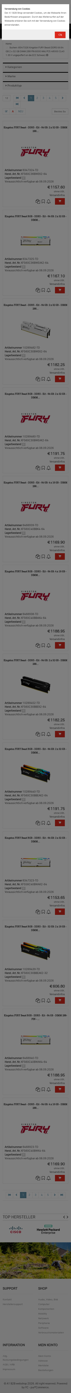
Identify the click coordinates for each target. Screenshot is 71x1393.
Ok (60, 34)
